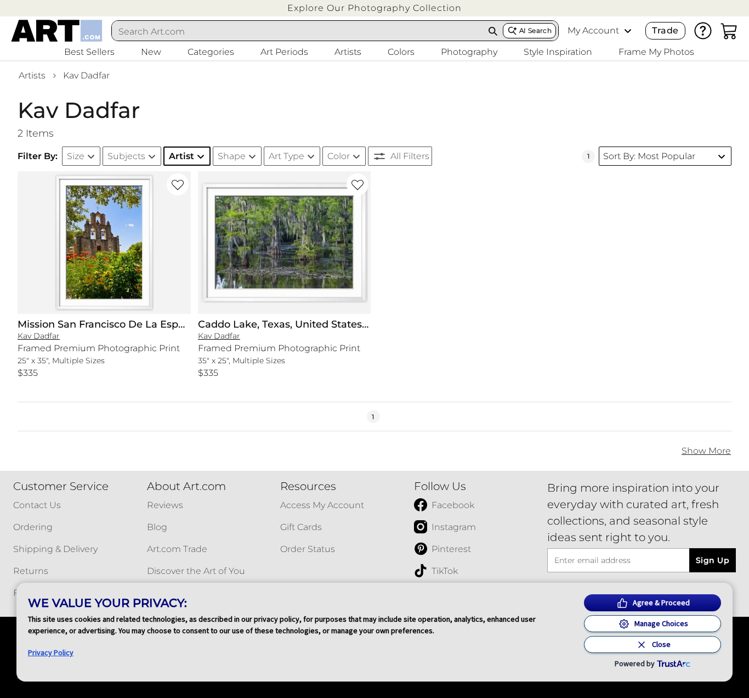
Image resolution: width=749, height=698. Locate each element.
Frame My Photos (656, 52)
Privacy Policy (50, 652)
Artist (181, 156)
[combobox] (297, 31)
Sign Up (712, 560)
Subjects (126, 156)
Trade (665, 30)
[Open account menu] (628, 31)
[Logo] (57, 31)
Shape (232, 156)
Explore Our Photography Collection (374, 8)
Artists (32, 75)
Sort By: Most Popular (649, 156)
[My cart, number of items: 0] (729, 31)
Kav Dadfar (86, 75)
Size (75, 156)
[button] (374, 8)
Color (338, 156)
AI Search (535, 30)
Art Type (286, 156)
